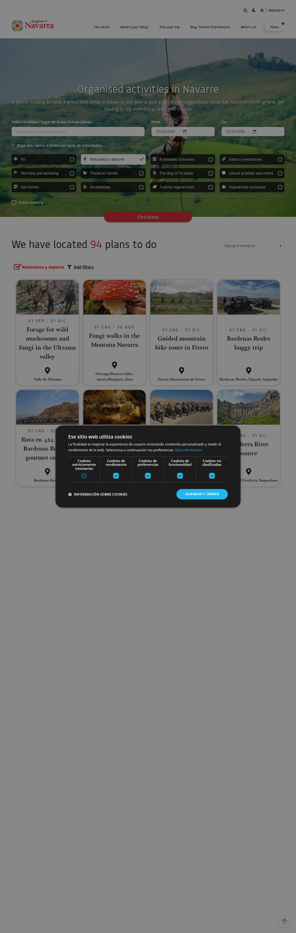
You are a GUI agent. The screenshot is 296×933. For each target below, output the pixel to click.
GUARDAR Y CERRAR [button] (202, 494)
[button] (97, 494)
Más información (188, 450)
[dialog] (148, 466)
